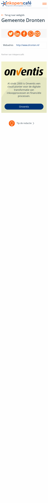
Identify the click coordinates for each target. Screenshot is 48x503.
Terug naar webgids (15, 15)
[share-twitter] (11, 34)
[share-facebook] (24, 34)
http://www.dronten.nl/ (27, 45)
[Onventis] (24, 87)
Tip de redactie (24, 123)
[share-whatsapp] (31, 34)
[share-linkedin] (17, 34)
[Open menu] (44, 4)
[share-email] (37, 34)
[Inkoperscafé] (16, 3)
